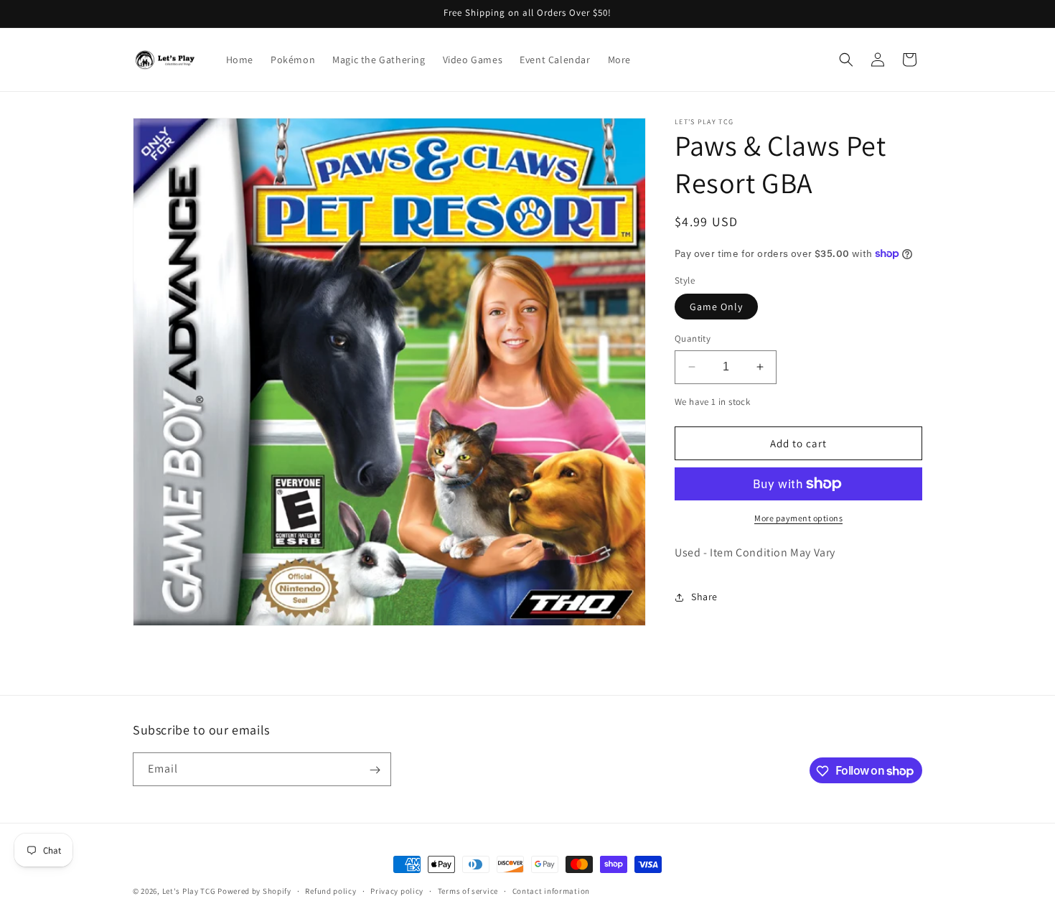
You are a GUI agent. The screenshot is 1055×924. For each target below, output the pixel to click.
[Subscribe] (374, 770)
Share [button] (704, 596)
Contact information (551, 890)
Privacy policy (396, 890)
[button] (846, 59)
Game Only (716, 306)
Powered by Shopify (254, 891)
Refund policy (330, 890)
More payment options (798, 518)
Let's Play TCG (189, 891)
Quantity (693, 338)
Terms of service (468, 890)
